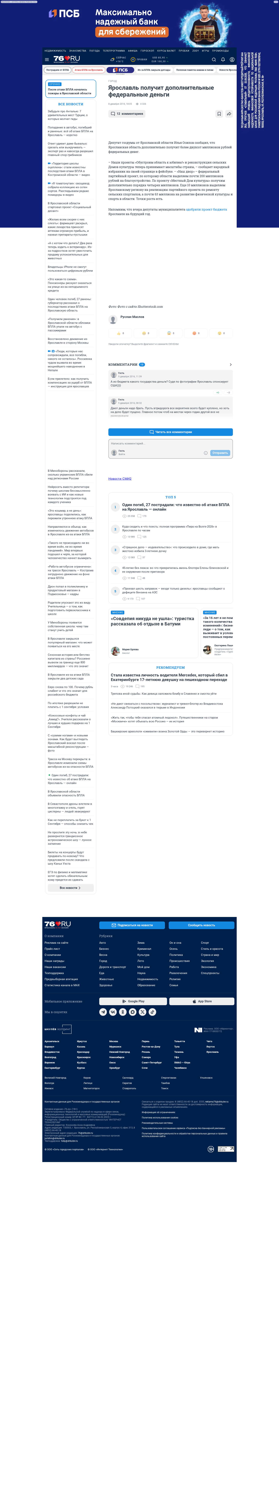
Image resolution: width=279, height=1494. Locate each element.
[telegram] (103, 1012)
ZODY (195, 51)
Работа (174, 967)
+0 (217, 392)
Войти (122, 454)
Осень (173, 949)
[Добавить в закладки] (219, 114)
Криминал (144, 949)
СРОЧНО (55, 84)
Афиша (133, 51)
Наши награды (54, 961)
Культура (143, 955)
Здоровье (105, 985)
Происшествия (179, 961)
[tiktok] (152, 1012)
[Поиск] (213, 59)
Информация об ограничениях (158, 1112)
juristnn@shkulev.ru (55, 1138)
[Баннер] (120, 70)
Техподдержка (54, 973)
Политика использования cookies (160, 1117)
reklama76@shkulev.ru (217, 1101)
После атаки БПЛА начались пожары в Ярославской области (69, 91)
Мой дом (143, 967)
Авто (102, 942)
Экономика (208, 967)
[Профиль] (232, 59)
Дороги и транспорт (112, 967)
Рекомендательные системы (157, 1123)
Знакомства (77, 51)
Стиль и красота (212, 949)
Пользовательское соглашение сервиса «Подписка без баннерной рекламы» (183, 1128)
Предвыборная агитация (61, 979)
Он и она (175, 942)
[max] (132, 1012)
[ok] (123, 1012)
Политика (176, 955)
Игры (205, 51)
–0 (228, 392)
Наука (141, 973)
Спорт (205, 942)
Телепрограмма (114, 51)
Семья (173, 985)
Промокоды (220, 51)
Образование (146, 985)
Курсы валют (166, 51)
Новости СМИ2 (120, 478)
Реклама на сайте (56, 942)
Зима (140, 942)
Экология (207, 961)
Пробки (184, 51)
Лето (140, 961)
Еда (101, 973)
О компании (53, 955)
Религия (174, 979)
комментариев (130, 114)
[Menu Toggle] (46, 59)
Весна (103, 955)
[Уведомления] (223, 59)
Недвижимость (55, 51)
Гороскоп (147, 51)
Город (103, 961)
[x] (142, 1012)
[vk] (113, 1012)
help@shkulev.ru (69, 1141)
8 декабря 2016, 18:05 (120, 104)
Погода (94, 51)
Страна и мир (210, 955)
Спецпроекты (210, 973)
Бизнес (104, 949)
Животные (106, 979)
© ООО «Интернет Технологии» (105, 1149)
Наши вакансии (55, 967)
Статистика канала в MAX (62, 985)
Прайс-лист (52, 949)
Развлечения (178, 973)
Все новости (70, 104)
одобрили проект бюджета (206, 209)
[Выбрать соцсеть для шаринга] (229, 114)
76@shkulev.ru (85, 1133)
